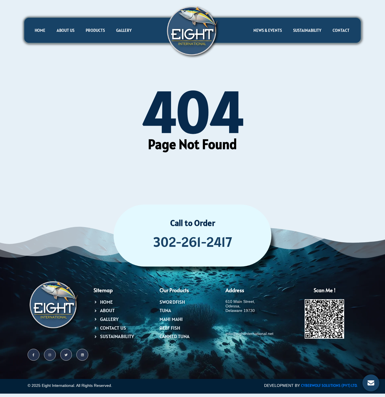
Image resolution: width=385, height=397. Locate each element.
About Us (65, 30)
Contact (341, 30)
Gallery (124, 30)
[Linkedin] (82, 355)
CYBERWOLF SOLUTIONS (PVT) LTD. (329, 385)
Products (95, 30)
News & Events (267, 30)
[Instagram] (50, 355)
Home (40, 30)
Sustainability (307, 30)
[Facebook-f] (33, 355)
